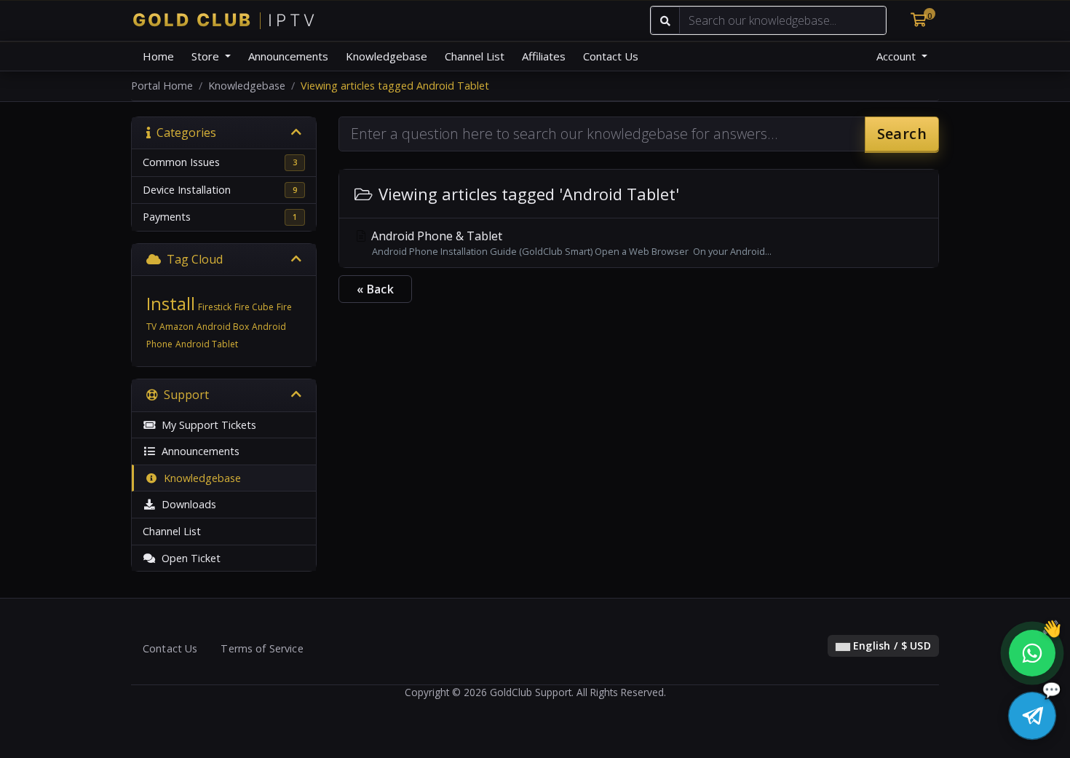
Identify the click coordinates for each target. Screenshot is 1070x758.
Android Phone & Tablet (570, 243)
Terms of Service (262, 648)
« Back (375, 289)
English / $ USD (890, 645)
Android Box (223, 326)
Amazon (176, 326)
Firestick (214, 307)
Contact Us (610, 56)
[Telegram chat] (1032, 715)
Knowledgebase (386, 56)
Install (170, 303)
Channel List (474, 56)
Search (902, 133)
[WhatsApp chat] (1032, 653)
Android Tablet (206, 344)
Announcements (288, 56)
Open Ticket (188, 558)
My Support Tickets (206, 425)
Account (897, 56)
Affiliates (544, 56)
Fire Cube (254, 307)
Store (206, 56)
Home (158, 56)
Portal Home (162, 85)
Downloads (186, 504)
